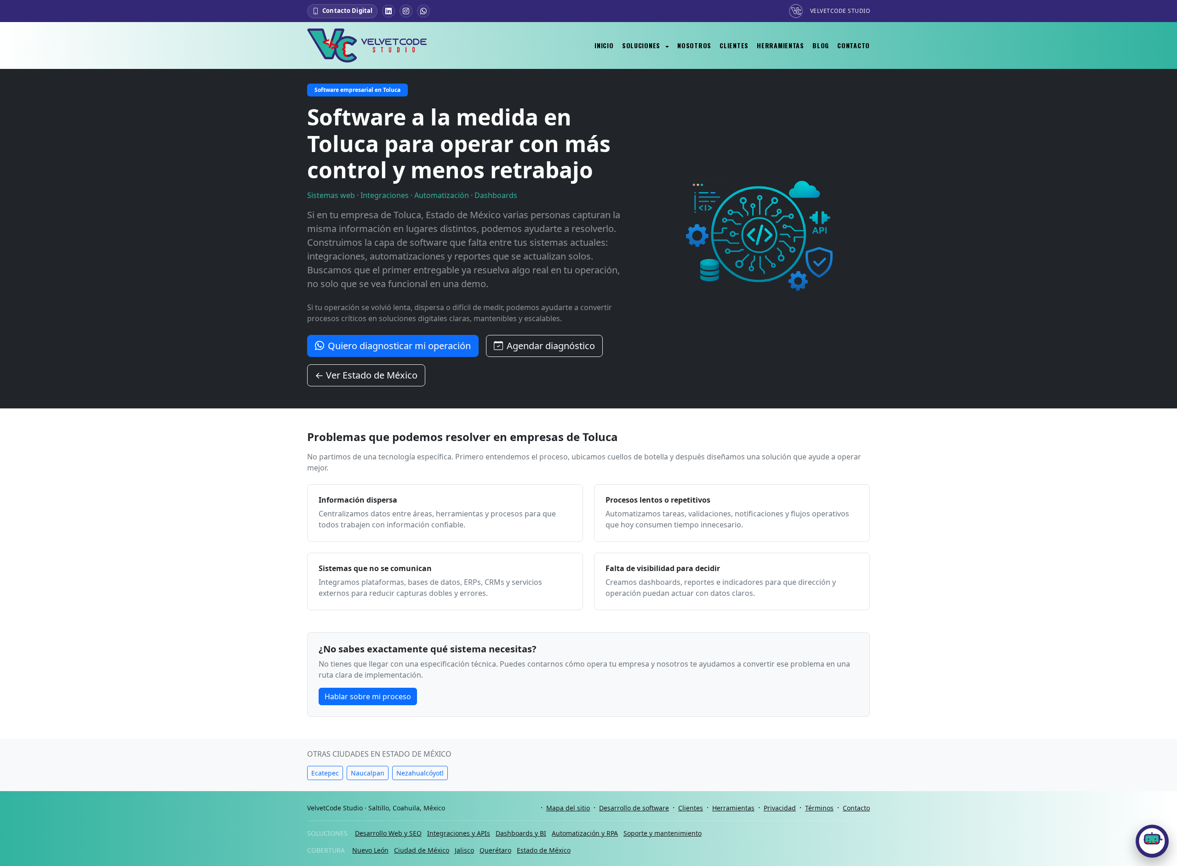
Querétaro (495, 850)
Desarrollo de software (634, 808)
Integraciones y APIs (458, 833)
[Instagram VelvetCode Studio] (406, 11)
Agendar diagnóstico (551, 346)
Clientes (734, 45)
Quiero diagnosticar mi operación (399, 346)
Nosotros (694, 45)
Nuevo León (370, 850)
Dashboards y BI (521, 833)
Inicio (603, 45)
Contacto (853, 45)
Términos (819, 808)
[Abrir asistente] (1152, 841)
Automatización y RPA (585, 833)
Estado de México (544, 850)
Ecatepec (325, 773)
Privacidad (780, 808)
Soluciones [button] (642, 45)
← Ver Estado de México (366, 375)
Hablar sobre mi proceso (368, 696)
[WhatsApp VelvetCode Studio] (423, 11)
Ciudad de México (421, 850)
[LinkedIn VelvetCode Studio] (388, 11)
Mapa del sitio (568, 808)
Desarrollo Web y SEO (388, 833)
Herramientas (780, 45)
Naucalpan (367, 773)
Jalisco (464, 850)
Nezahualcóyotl (420, 773)
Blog (820, 45)
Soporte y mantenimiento (662, 833)
